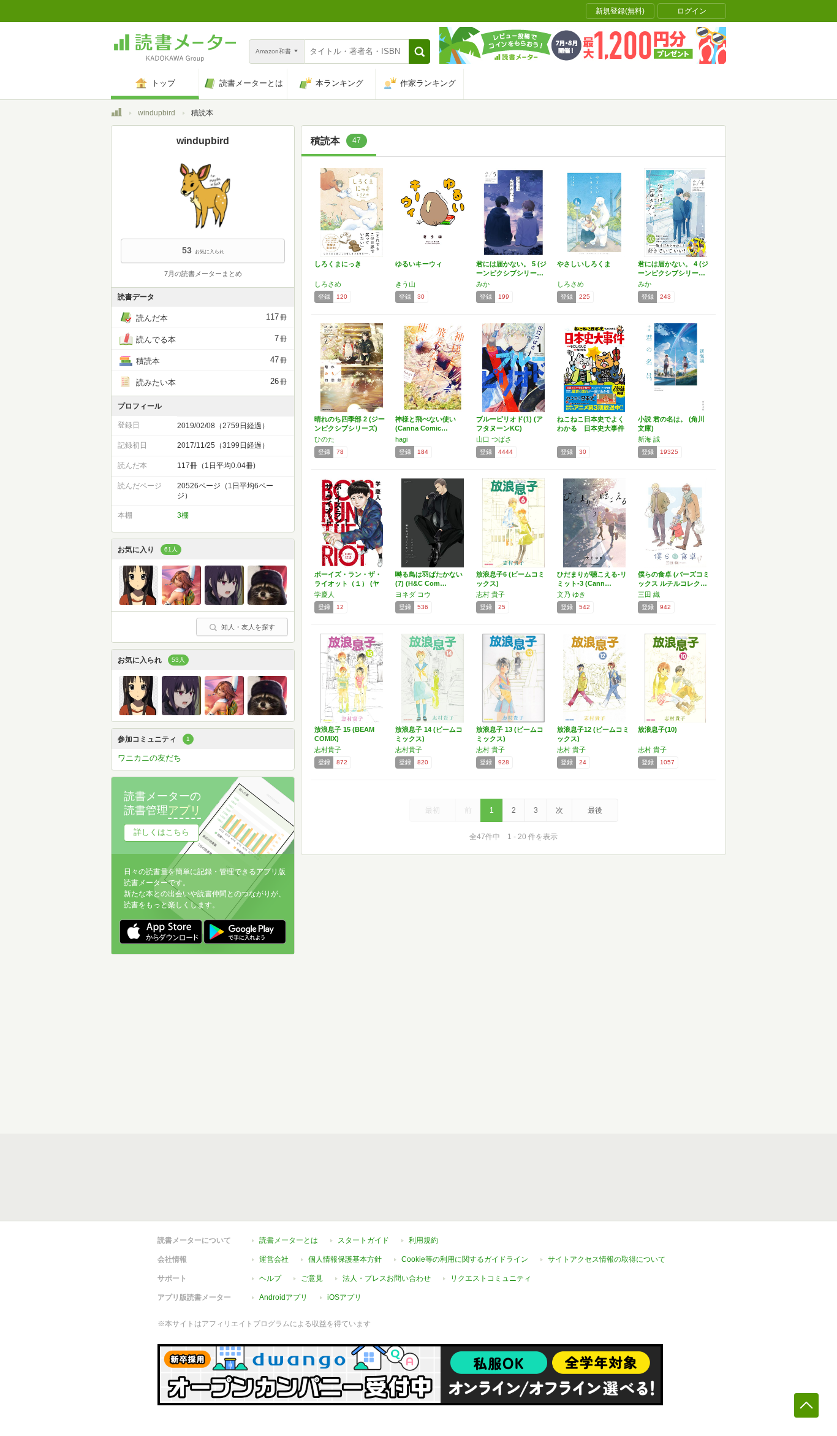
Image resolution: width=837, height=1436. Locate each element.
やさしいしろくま (584, 263)
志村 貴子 (490, 594)
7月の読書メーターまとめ (203, 273)
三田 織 (649, 594)
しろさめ (327, 284)
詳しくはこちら (161, 832)
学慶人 (324, 594)
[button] (419, 51)
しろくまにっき (338, 263)
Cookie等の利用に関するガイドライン (464, 1259)
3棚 (183, 515)
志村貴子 (327, 749)
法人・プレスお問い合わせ (387, 1278)
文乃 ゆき (571, 594)
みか (483, 284)
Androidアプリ (283, 1297)
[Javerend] (267, 602)
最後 (595, 810)
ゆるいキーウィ (418, 263)
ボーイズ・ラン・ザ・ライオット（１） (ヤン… (348, 583)
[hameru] (224, 602)
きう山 (405, 284)
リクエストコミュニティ (490, 1278)
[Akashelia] (181, 602)
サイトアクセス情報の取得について (606, 1259)
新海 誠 (649, 439)
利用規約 (423, 1240)
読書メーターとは (288, 1240)
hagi (401, 439)
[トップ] (116, 114)
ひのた (324, 439)
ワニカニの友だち (149, 757)
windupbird (156, 113)
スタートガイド (363, 1240)
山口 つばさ (494, 439)
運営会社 (274, 1259)
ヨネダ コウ (413, 594)
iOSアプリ (344, 1297)
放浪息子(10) (657, 729)
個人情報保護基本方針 (345, 1259)
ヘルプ (270, 1278)
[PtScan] (138, 602)
